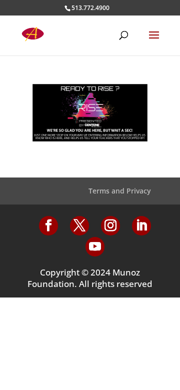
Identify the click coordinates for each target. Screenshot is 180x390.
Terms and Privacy (119, 191)
